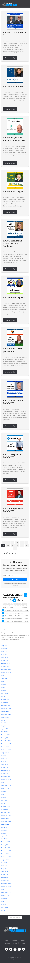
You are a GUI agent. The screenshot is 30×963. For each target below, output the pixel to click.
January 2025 (5, 702)
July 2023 (4, 756)
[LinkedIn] (9, 553)
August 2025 (5, 681)
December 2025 (6, 669)
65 (17, 545)
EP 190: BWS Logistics (14, 297)
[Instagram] (7, 553)
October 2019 (5, 889)
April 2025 (4, 693)
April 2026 (4, 657)
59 (17, 542)
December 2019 (6, 883)
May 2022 (4, 797)
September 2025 (6, 678)
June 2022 (4, 794)
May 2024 (4, 726)
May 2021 (4, 833)
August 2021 (5, 824)
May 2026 (4, 654)
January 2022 (5, 809)
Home (6, 940)
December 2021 (6, 812)
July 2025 (4, 684)
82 (26, 545)
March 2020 (4, 874)
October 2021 (5, 818)
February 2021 (5, 842)
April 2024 (4, 729)
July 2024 (4, 720)
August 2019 (5, 895)
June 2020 (4, 866)
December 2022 (6, 776)
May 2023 (4, 761)
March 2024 (4, 732)
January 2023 (5, 773)
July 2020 (4, 863)
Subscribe (15, 579)
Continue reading (10, 58)
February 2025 (5, 699)
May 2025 (4, 690)
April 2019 (4, 907)
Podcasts (14, 940)
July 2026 (4, 648)
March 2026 (4, 660)
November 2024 (6, 708)
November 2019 (6, 886)
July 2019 (4, 898)
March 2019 (4, 910)
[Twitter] (4, 553)
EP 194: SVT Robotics (14, 86)
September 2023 (6, 750)
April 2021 (4, 836)
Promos (7, 943)
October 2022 (5, 782)
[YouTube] (12, 553)
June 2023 (4, 758)
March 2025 (4, 696)
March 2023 (4, 767)
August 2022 (5, 788)
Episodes (22, 940)
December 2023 (6, 741)
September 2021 (6, 821)
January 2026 (5, 666)
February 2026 (5, 663)
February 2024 (5, 735)
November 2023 (6, 744)
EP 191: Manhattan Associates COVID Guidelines (12, 243)
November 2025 (6, 672)
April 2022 (4, 800)
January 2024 (5, 738)
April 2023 (4, 764)
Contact (22, 943)
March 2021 (4, 839)
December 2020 (6, 848)
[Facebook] (2, 553)
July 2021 (4, 827)
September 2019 (6, 892)
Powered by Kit (15, 585)
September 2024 (6, 714)
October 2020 (5, 854)
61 (26, 542)
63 (8, 545)
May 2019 (4, 904)
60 (21, 542)
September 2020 (6, 857)
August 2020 (5, 860)
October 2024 (5, 711)
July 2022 (4, 791)
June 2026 (4, 651)
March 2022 (4, 803)
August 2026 (5, 645)
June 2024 (4, 723)
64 (12, 545)
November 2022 (6, 779)
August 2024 (5, 717)
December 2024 (6, 705)
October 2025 (5, 675)
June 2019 (4, 901)
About (15, 943)
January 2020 (5, 880)
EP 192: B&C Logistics (14, 191)
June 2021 (4, 830)
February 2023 (5, 770)
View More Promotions (15, 917)
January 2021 (5, 845)
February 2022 (5, 806)
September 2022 (6, 785)
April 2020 (4, 871)
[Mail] (15, 553)
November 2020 (6, 851)
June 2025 (4, 687)
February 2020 (5, 877)
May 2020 (4, 869)
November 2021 (6, 815)
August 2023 (5, 753)
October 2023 (5, 747)
